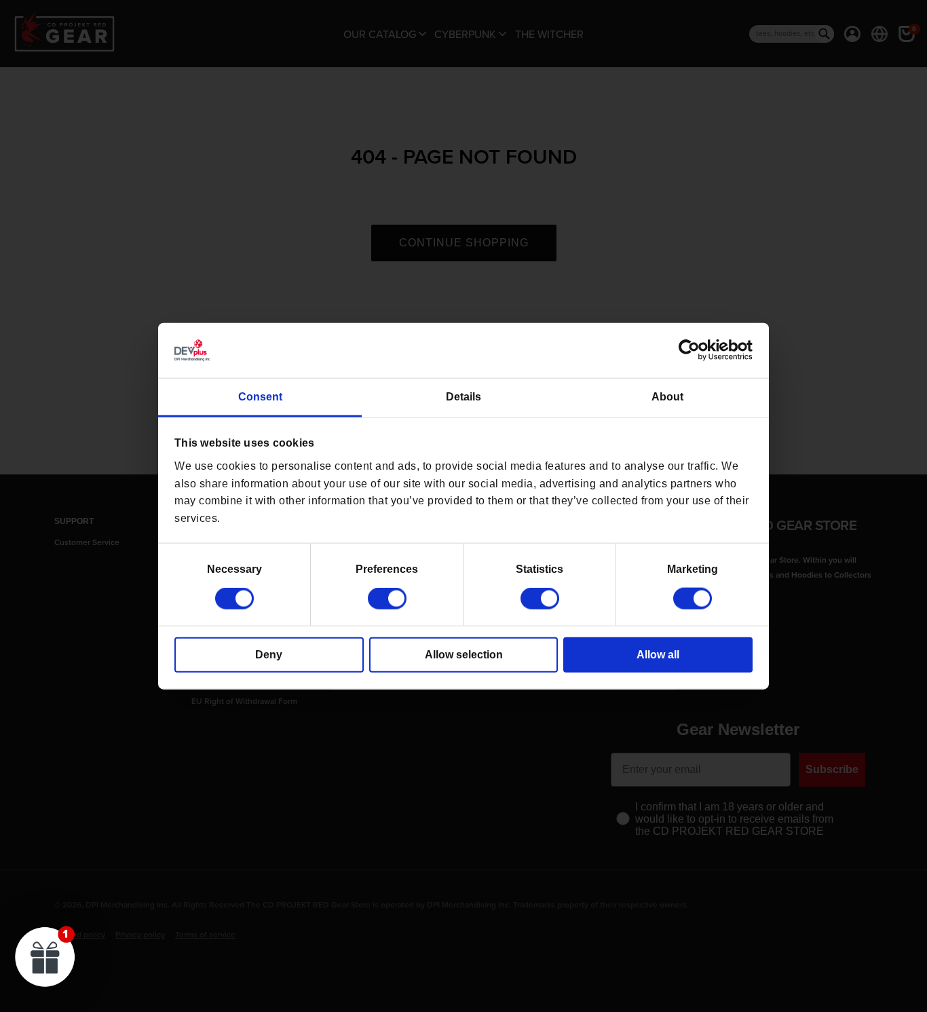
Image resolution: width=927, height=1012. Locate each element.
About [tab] (667, 396)
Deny (268, 654)
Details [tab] (463, 396)
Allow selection (464, 654)
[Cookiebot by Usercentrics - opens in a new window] (693, 350)
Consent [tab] (260, 396)
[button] (45, 956)
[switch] (387, 599)
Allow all (658, 654)
